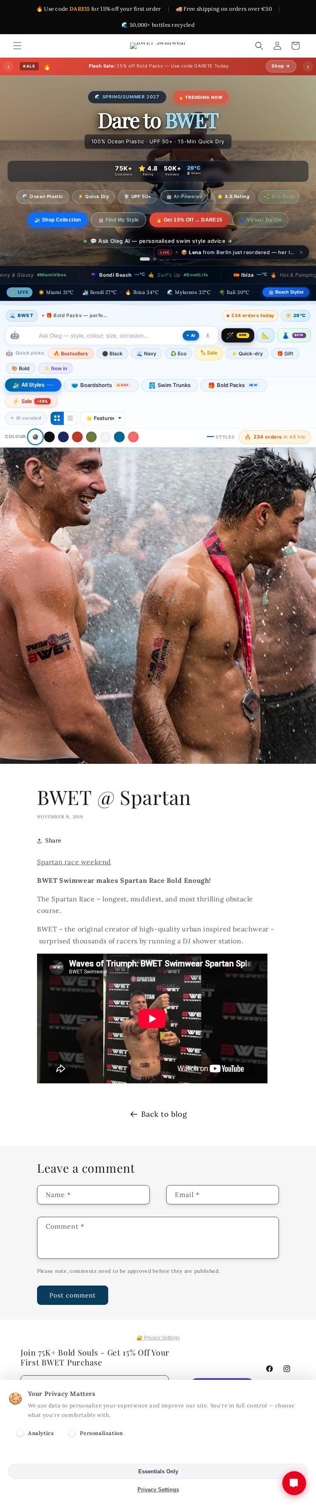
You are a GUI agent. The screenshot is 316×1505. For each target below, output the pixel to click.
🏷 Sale (208, 353)
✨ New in (55, 368)
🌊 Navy (146, 353)
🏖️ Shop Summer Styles (58, 220)
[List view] (70, 418)
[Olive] (91, 437)
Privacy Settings (158, 1489)
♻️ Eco (178, 353)
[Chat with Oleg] (294, 1483)
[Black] (49, 437)
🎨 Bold (21, 368)
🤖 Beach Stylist (286, 291)
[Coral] (133, 437)
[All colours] (35, 437)
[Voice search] (208, 336)
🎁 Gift (285, 353)
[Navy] (63, 437)
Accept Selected (158, 1453)
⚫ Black (112, 353)
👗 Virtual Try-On (267, 220)
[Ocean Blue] (119, 437)
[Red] (77, 437)
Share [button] (53, 840)
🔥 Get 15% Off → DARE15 (196, 220)
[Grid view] (57, 418)
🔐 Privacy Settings (158, 1338)
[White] (105, 437)
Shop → (281, 66)
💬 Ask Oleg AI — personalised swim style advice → (161, 241)
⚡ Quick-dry (247, 353)
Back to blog (164, 1114)
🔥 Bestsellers (70, 353)
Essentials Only (158, 1471)
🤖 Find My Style (125, 220)
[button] (17, 46)
